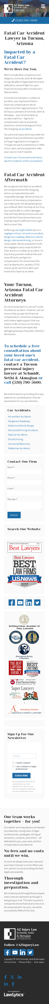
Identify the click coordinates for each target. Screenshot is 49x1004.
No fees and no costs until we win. (24, 853)
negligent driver (12, 233)
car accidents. (25, 129)
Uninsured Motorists (19, 444)
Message (12, 499)
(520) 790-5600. (27, 382)
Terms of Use (10, 962)
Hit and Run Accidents (19, 416)
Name (11, 467)
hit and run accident (32, 233)
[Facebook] (13, 984)
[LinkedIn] (6, 984)
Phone (11, 478)
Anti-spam (39, 962)
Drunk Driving (15, 439)
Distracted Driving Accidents (23, 430)
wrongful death (24, 230)
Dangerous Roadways (19, 421)
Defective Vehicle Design (21, 425)
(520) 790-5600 (26, 20)
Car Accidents (18, 410)
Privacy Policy (25, 962)
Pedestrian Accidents (19, 448)
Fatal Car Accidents (17, 434)
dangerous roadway (14, 237)
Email (10, 488)
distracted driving (21, 240)
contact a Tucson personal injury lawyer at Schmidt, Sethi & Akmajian (22, 371)
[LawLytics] (14, 994)
